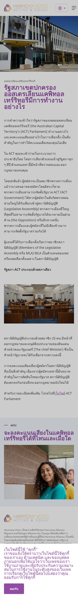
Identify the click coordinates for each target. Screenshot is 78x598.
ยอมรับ (14, 589)
